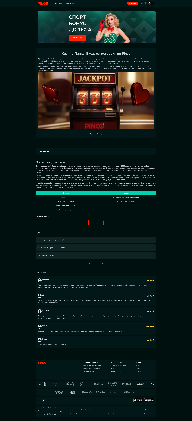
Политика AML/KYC (88, 374)
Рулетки (138, 371)
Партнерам (114, 374)
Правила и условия (90, 362)
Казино (139, 362)
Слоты (138, 368)
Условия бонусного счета (118, 365)
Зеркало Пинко (96, 134)
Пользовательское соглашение (92, 365)
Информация (116, 362)
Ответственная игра (88, 371)
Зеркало (96, 223)
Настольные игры (141, 374)
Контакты (114, 368)
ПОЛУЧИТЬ (77, 38)
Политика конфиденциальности (92, 368)
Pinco (137, 365)
